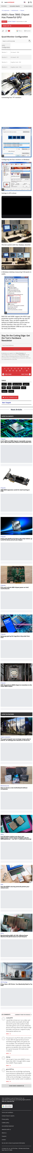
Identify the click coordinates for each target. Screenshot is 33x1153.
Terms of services (20, 353)
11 (13, 371)
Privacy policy (5, 1119)
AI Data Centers (28, 6)
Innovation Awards (15, 6)
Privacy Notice (21, 354)
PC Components (5, 10)
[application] (16, 206)
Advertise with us (6, 1129)
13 (20, 371)
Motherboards (14, 10)
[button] (31, 2)
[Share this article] (3, 31)
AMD (3, 388)
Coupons (4, 1136)
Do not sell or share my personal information (13, 1143)
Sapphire (26, 384)
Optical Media (17, 384)
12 (16, 371)
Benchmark (16, 388)
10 (9, 371)
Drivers (11, 391)
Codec (23, 388)
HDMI (9, 388)
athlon (4, 384)
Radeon (4, 391)
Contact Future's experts (8, 1116)
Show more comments (16, 1086)
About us (4, 1133)
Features (4, 21)
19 (26, 371)
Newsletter (28, 31)
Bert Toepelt (12, 21)
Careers (4, 1139)
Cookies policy (5, 1122)
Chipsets (22, 10)
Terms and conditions (7, 1112)
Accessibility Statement (8, 1126)
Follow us (20, 31)
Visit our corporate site (8, 1101)
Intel (9, 384)
